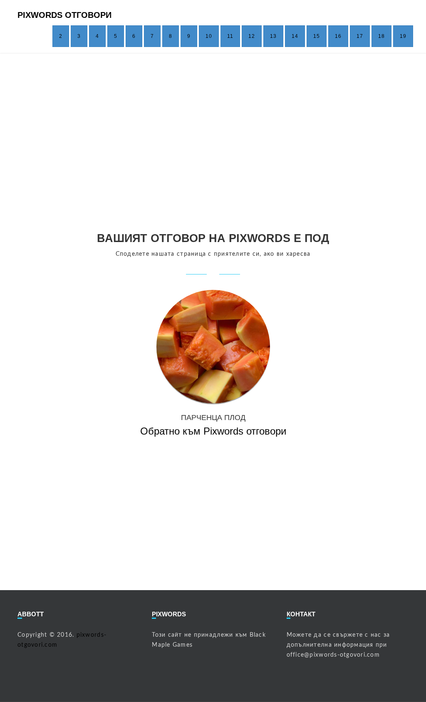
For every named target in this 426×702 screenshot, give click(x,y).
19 (403, 36)
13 (273, 36)
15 (316, 36)
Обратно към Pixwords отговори (213, 431)
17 (360, 36)
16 (338, 36)
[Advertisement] (213, 141)
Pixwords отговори (64, 15)
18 (381, 36)
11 (230, 36)
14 (295, 36)
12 (251, 36)
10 (209, 36)
